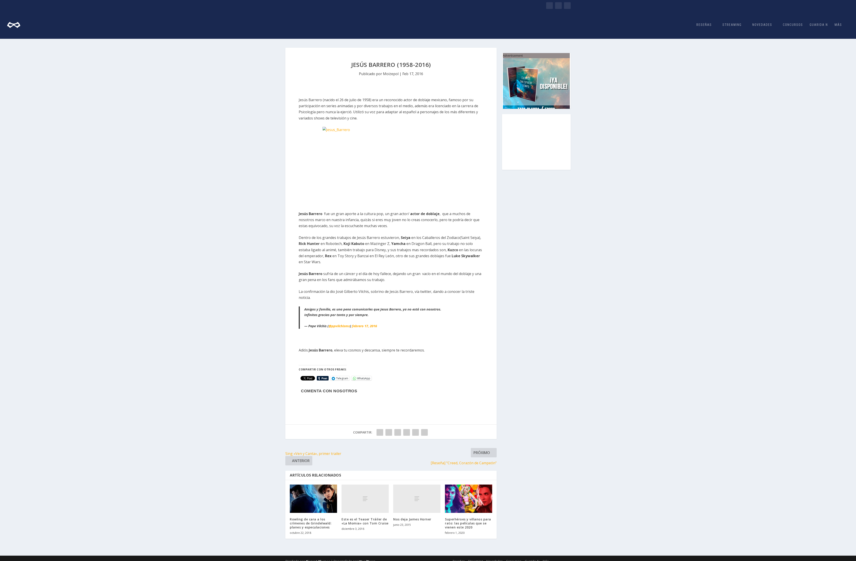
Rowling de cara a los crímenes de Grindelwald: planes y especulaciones (310, 523)
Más (838, 25)
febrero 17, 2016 (364, 326)
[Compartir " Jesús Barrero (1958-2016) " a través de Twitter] (388, 432)
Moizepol (391, 73)
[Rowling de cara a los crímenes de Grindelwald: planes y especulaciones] (313, 499)
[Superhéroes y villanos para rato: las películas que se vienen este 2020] (468, 499)
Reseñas (704, 25)
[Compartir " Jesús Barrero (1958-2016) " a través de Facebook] (379, 432)
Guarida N (819, 25)
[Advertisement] (536, 142)
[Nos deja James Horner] (416, 499)
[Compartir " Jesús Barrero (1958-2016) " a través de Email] (424, 432)
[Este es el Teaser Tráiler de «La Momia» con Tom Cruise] (365, 499)
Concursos (793, 25)
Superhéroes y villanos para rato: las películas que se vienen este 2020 (468, 523)
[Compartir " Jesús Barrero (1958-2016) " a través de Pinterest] (406, 432)
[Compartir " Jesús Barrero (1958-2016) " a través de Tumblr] (397, 432)
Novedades (762, 25)
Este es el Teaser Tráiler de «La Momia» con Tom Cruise (365, 521)
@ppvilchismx (339, 326)
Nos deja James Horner (412, 519)
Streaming (732, 25)
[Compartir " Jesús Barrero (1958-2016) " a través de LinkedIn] (415, 432)
